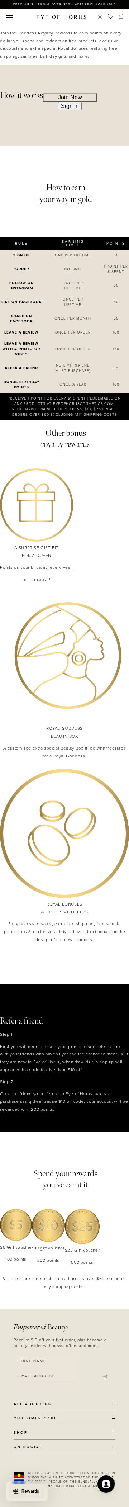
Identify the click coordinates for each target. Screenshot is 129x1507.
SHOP (21, 1433)
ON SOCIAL (28, 1447)
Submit (105, 1377)
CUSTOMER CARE (35, 1419)
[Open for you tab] (106, 1484)
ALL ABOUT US (33, 1404)
